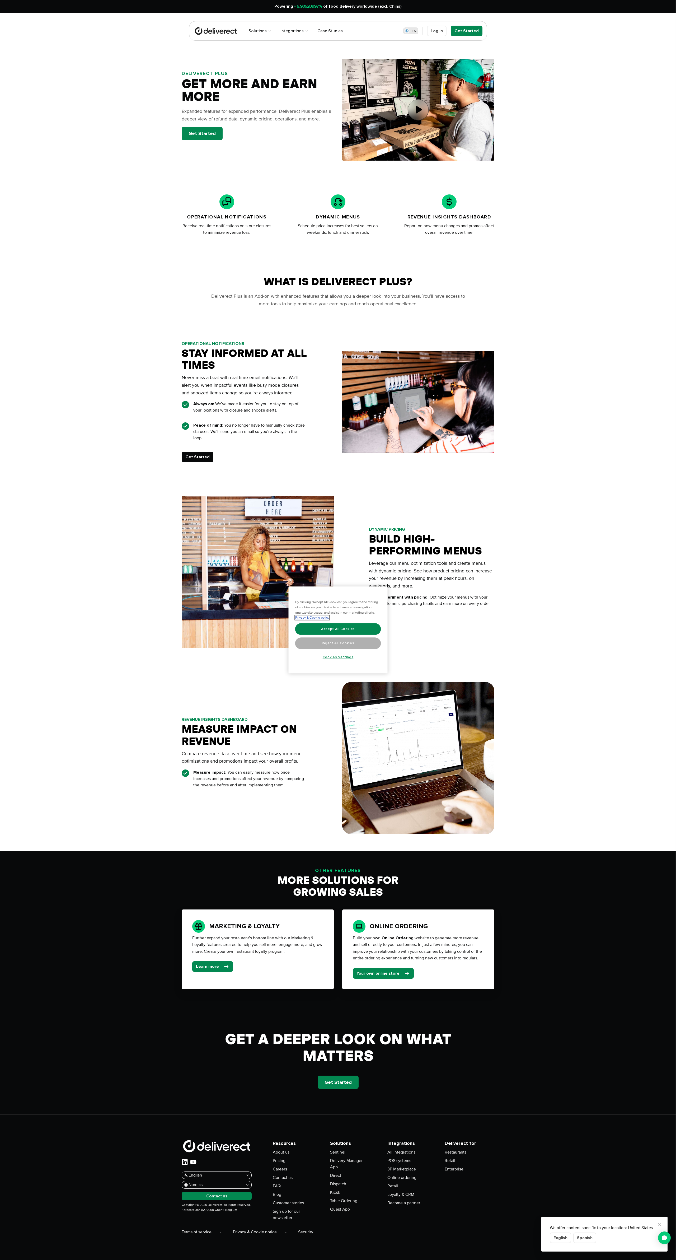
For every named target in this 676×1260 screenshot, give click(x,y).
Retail (392, 1186)
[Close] (659, 1224)
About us (281, 1152)
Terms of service (197, 1232)
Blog (277, 1194)
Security (305, 1232)
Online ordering (401, 1177)
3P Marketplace (401, 1169)
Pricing (279, 1160)
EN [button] (414, 31)
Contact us (283, 1177)
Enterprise (454, 1169)
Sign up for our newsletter (286, 1214)
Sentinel (337, 1152)
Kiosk (335, 1192)
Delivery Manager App (346, 1164)
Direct (335, 1175)
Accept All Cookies (338, 629)
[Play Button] (418, 109)
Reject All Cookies (338, 643)
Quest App (340, 1209)
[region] (338, 630)
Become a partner (403, 1203)
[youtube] (193, 1162)
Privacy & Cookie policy (312, 618)
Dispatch (338, 1184)
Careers (280, 1169)
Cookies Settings (338, 657)
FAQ (277, 1186)
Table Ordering (343, 1200)
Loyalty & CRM (400, 1194)
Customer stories (288, 1203)
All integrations (401, 1152)
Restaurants (455, 1152)
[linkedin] (185, 1162)
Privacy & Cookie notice (255, 1232)
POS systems (399, 1160)
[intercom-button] (664, 1237)
